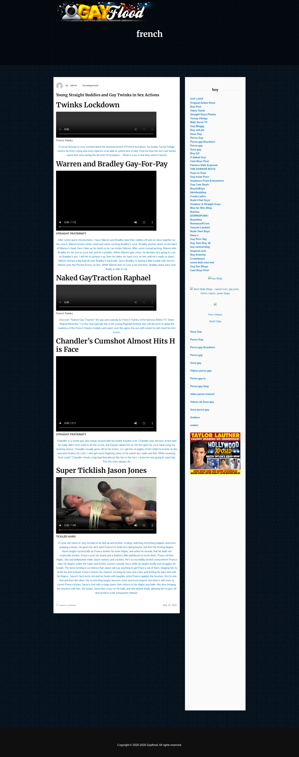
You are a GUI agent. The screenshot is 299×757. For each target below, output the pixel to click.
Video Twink (197, 110)
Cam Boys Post (199, 161)
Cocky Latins (198, 196)
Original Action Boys (202, 102)
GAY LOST (196, 98)
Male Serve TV (198, 122)
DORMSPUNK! (199, 215)
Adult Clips (215, 321)
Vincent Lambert (200, 227)
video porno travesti (202, 394)
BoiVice (195, 211)
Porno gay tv (198, 378)
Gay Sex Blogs (199, 266)
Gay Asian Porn (199, 176)
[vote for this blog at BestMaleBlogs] (215, 291)
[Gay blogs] (215, 278)
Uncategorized (90, 85)
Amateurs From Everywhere (207, 180)
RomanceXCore (199, 223)
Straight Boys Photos (203, 114)
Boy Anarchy (198, 254)
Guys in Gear (198, 172)
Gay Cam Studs (199, 184)
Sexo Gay (196, 133)
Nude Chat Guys (200, 200)
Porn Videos (215, 314)
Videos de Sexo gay (202, 401)
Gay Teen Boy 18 (200, 243)
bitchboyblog (198, 192)
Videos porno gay (200, 370)
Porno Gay (196, 137)
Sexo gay (195, 149)
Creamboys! (197, 258)
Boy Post (195, 106)
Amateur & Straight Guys (205, 204)
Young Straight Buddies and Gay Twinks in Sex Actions (107, 95)
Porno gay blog (199, 386)
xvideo (194, 425)
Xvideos (195, 417)
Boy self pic (197, 129)
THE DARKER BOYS (202, 168)
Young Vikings (199, 118)
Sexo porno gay (199, 409)
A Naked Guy (198, 157)
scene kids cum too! (202, 262)
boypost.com (198, 250)
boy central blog (200, 246)
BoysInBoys (197, 188)
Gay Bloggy (197, 126)
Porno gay (196, 145)
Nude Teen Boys (200, 231)
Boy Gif (194, 153)
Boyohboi (196, 219)
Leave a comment (67, 605)
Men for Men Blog (201, 207)
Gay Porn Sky (198, 239)
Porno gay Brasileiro (202, 141)
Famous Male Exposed (204, 165)
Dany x (194, 235)
